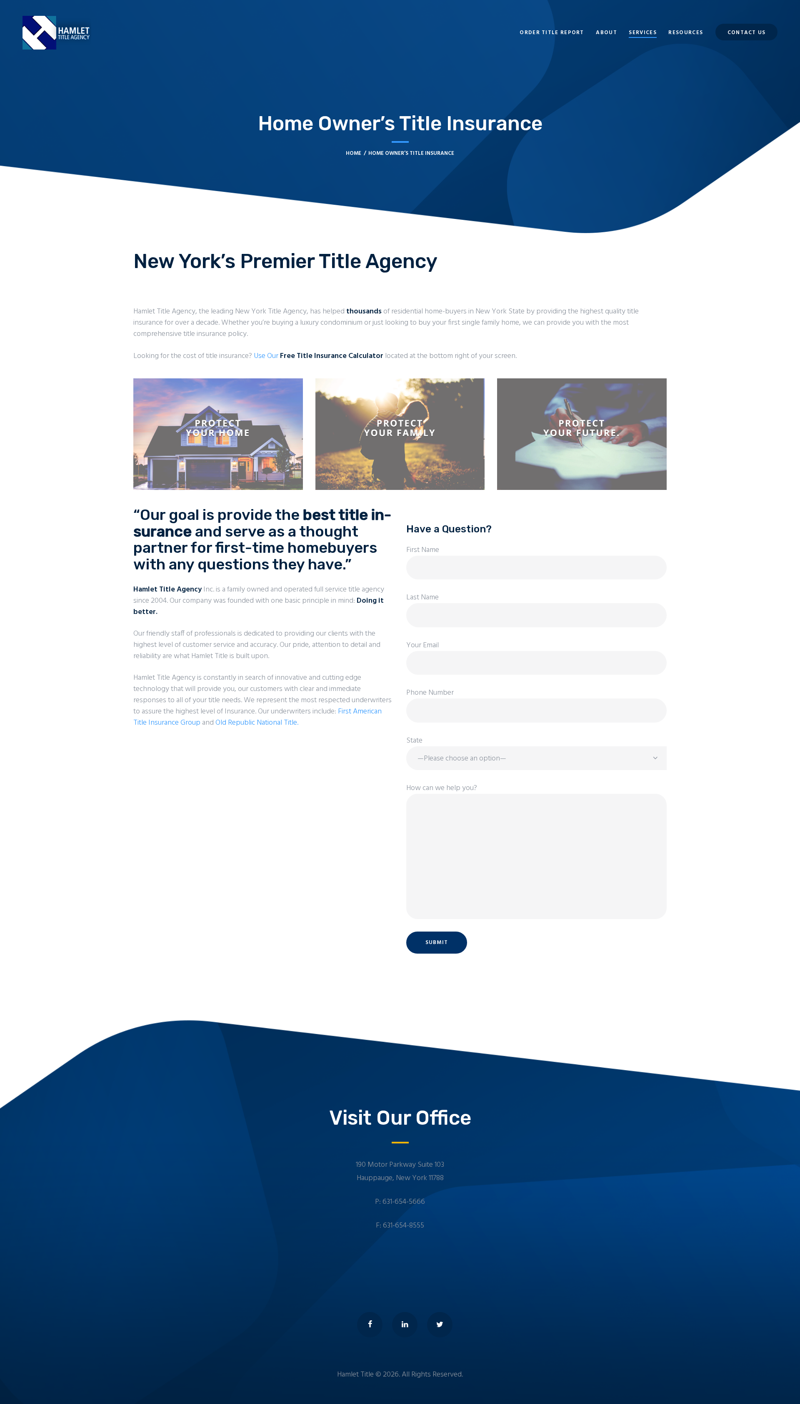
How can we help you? (441, 788)
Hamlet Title (355, 1375)
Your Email (422, 645)
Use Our (318, 356)
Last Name (422, 598)
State (414, 741)
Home (353, 153)
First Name (422, 550)
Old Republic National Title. (256, 723)
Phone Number (430, 693)
